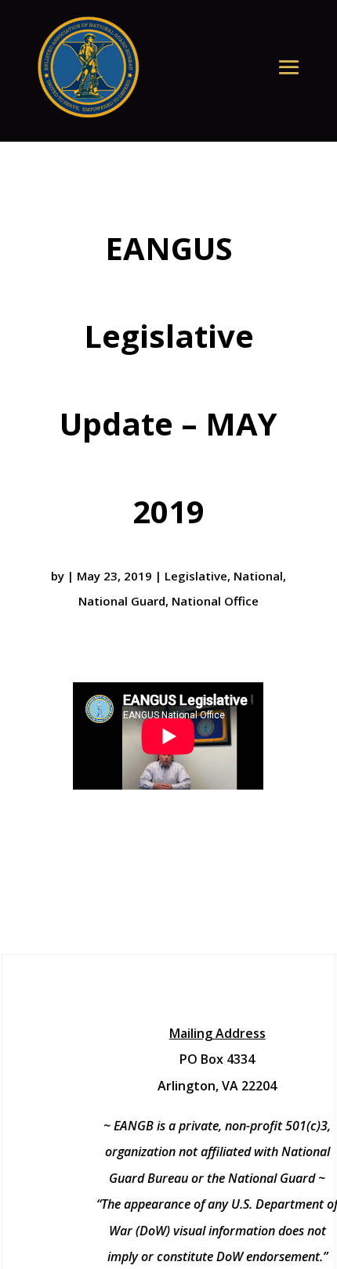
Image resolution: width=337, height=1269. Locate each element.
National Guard (121, 601)
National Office (215, 601)
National (258, 576)
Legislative (196, 576)
